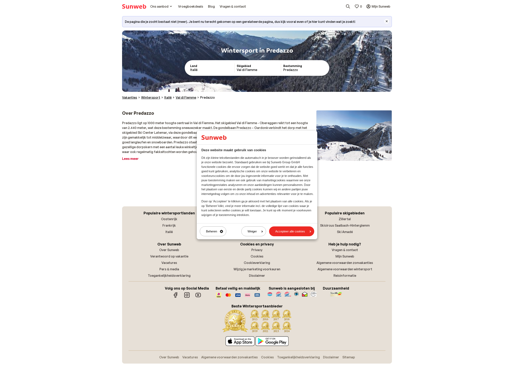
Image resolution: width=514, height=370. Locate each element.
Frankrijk (169, 225)
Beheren (211, 231)
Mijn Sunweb (345, 256)
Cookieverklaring (257, 263)
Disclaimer (257, 276)
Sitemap (348, 357)
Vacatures (169, 263)
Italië (169, 232)
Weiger (252, 231)
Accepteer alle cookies (290, 231)
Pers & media (169, 269)
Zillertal (345, 219)
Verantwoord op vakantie (169, 256)
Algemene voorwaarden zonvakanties (344, 263)
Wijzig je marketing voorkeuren (257, 269)
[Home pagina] (134, 6)
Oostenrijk (169, 219)
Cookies (257, 256)
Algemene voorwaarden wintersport (344, 269)
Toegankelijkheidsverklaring (169, 276)
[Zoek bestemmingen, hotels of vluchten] (348, 6)
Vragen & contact (345, 250)
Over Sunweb (169, 250)
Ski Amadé (345, 232)
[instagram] (187, 297)
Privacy (256, 250)
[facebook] (175, 297)
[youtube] (198, 297)
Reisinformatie (344, 276)
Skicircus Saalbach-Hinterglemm (345, 225)
